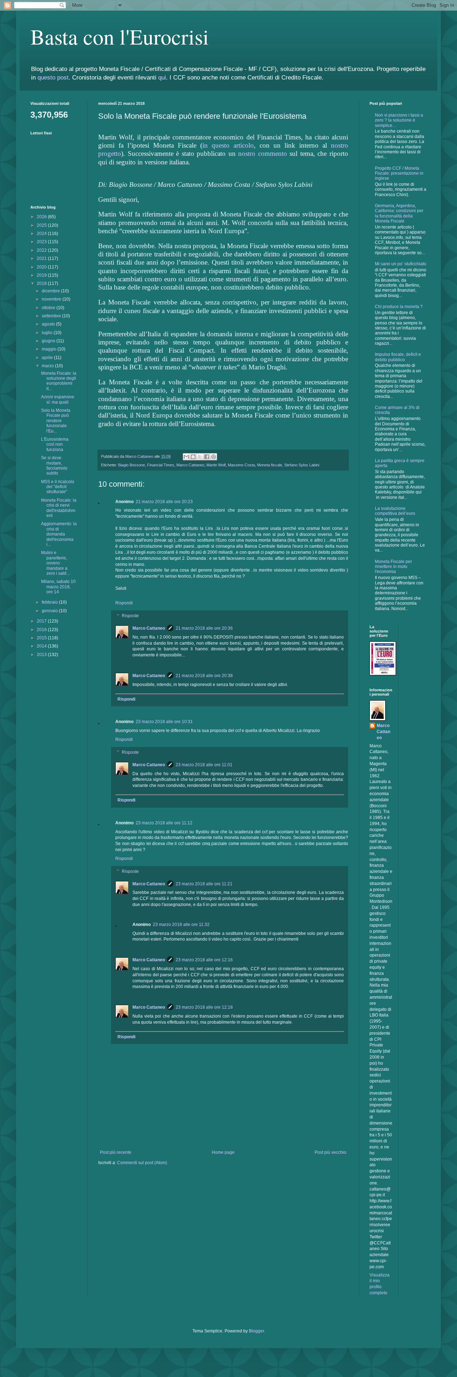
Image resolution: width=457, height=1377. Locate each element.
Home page (223, 1152)
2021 (42, 258)
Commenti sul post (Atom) (142, 1162)
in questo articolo (228, 145)
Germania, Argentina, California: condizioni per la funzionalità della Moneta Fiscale (399, 213)
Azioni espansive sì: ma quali (57, 399)
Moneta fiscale (269, 465)
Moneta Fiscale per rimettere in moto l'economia (393, 566)
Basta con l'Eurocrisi (119, 36)
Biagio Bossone (131, 465)
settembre (52, 315)
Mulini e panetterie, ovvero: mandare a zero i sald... (55, 563)
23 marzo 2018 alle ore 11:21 (204, 883)
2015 (42, 637)
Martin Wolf (216, 465)
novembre (52, 299)
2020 (42, 267)
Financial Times (160, 465)
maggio (49, 349)
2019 (42, 275)
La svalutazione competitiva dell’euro (395, 511)
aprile (48, 357)
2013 (42, 654)
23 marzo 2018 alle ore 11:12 (164, 822)
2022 (42, 250)
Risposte (130, 615)
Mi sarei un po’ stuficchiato (400, 263)
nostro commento (262, 153)
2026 (42, 216)
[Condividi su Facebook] (206, 456)
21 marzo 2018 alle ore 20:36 (204, 628)
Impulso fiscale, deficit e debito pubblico (398, 357)
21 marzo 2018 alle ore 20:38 (204, 675)
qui (162, 77)
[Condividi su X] (200, 456)
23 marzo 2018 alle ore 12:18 (204, 1007)
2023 (42, 241)
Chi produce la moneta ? (399, 306)
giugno (49, 340)
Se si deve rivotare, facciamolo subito (54, 465)
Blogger (256, 1331)
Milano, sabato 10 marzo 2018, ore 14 (58, 586)
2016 (42, 629)
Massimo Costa (241, 465)
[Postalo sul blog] (193, 456)
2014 (42, 646)
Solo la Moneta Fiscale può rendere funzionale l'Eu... (55, 421)
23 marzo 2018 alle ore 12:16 (204, 959)
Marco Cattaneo (190, 465)
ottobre (49, 307)
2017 (42, 621)
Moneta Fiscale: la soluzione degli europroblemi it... (58, 381)
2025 (42, 225)
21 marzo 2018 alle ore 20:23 (164, 501)
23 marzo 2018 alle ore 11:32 (181, 924)
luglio (48, 332)
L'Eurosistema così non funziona (55, 444)
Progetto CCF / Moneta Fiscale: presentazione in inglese (399, 173)
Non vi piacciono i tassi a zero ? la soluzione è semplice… (399, 120)
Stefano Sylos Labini (301, 465)
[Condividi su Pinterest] (213, 456)
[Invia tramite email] (186, 456)
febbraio (50, 602)
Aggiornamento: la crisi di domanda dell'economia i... (59, 534)
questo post (53, 77)
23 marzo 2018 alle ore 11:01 (204, 764)
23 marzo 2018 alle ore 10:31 (164, 721)
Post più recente (115, 1152)
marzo (48, 365)
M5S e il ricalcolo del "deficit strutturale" (57, 487)
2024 (42, 233)
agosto (49, 324)
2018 (42, 283)
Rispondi (124, 602)
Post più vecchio (330, 1152)
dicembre (51, 290)
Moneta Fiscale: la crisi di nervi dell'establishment (58, 508)
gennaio (50, 610)
